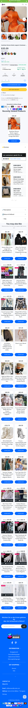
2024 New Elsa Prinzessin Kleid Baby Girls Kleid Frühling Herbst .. (7, 600)
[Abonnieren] (24, 626)
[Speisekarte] (26, 4)
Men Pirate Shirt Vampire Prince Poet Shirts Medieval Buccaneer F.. (7, 506)
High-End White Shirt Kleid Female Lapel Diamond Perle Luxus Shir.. (7, 379)
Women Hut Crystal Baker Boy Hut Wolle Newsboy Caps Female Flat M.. (21, 379)
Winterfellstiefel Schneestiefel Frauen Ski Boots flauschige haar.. (7, 443)
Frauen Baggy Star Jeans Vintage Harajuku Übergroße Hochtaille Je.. (21, 600)
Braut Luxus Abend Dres (21, 344)
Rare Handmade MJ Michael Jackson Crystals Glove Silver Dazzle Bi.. (20, 537)
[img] (6, 159)
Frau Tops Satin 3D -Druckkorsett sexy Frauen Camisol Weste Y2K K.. (20, 474)
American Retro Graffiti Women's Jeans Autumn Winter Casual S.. (21, 283)
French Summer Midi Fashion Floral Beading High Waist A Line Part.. (7, 314)
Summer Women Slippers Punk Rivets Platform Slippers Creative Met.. (7, 537)
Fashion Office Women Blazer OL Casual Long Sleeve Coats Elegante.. (21, 569)
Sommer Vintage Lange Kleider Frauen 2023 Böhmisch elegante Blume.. (7, 474)
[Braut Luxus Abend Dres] (21, 335)
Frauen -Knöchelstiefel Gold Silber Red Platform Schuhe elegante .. (20, 443)
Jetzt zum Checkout (14, 89)
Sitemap (4, 694)
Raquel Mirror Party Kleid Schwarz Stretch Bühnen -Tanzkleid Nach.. (21, 314)
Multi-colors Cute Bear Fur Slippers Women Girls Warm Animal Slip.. (7, 283)
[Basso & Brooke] (3, 4)
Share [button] (4, 92)
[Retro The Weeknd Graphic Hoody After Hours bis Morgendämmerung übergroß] (21, 239)
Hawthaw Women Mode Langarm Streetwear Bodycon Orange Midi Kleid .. (14, 134)
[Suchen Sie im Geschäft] (22, 4)
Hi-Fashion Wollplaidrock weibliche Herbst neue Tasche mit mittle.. (7, 346)
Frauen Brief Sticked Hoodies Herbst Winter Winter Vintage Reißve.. (20, 410)
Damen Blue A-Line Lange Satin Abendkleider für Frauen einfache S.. (7, 249)
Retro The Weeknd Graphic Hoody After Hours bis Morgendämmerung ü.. (20, 250)
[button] (1, 1)
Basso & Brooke (16, 700)
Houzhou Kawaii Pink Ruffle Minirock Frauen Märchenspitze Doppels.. (7, 411)
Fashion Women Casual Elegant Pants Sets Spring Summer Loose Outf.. (21, 506)
